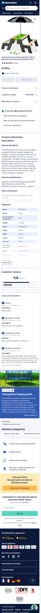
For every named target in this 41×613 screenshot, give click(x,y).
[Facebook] (8, 556)
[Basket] (35, 2)
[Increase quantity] (12, 79)
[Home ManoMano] (14, 2)
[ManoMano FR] (3, 580)
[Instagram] (13, 556)
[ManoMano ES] (18, 580)
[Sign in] (30, 2)
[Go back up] (32, 580)
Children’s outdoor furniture (11, 424)
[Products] (3, 8)
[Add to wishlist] (35, 51)
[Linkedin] (3, 556)
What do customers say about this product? (19, 121)
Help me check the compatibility (15, 116)
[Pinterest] (18, 556)
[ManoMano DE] (13, 580)
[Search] (7, 8)
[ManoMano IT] (8, 580)
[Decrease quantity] (4, 79)
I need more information (12, 125)
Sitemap (18, 609)
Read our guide (29, 415)
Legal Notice (26, 609)
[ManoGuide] (34, 607)
